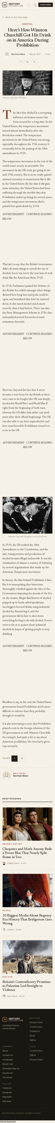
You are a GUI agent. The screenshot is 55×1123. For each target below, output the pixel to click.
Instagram (7, 1092)
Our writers (7, 1077)
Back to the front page (15, 17)
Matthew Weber (18, 54)
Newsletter (7, 1097)
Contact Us (35, 1031)
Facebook (7, 1088)
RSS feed (6, 1101)
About (32, 1036)
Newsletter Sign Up (11, 1069)
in (27, 62)
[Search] (35, 5)
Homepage (7, 1060)
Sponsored (7, 1073)
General (27, 24)
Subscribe (45, 5)
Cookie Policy (36, 1027)
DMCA (33, 1040)
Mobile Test (7, 1064)
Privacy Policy (36, 1022)
